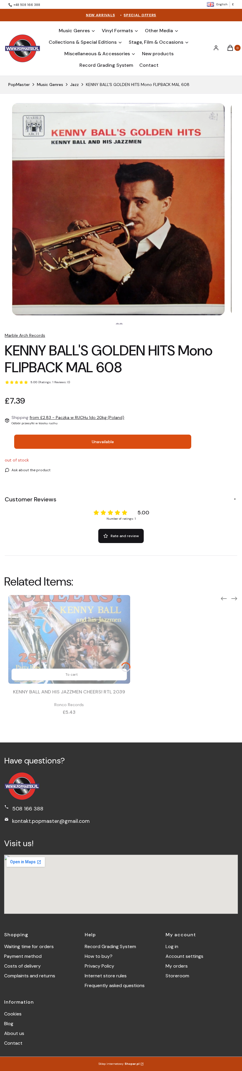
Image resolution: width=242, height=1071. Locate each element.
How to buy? (98, 956)
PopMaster (19, 84)
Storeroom (177, 976)
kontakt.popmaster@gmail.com (51, 821)
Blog (8, 1023)
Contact (13, 1043)
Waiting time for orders (29, 946)
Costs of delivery (22, 966)
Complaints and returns (29, 976)
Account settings (184, 956)
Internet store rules (106, 976)
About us (14, 1033)
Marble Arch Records (25, 335)
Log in (172, 946)
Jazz (74, 84)
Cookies (13, 1014)
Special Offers (140, 15)
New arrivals (100, 15)
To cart (72, 674)
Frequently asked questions (115, 985)
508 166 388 (27, 808)
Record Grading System (110, 946)
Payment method (23, 956)
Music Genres (50, 84)
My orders (177, 966)
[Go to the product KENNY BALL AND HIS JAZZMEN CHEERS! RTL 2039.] (69, 639)
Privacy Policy (99, 966)
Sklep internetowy (119, 1064)
